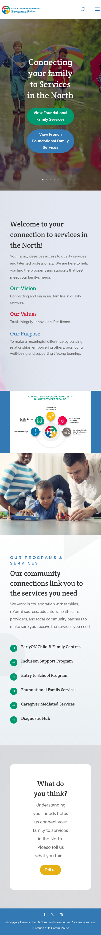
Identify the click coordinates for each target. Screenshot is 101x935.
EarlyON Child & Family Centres (51, 646)
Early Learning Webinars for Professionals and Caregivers (50, 103)
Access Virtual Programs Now (50, 147)
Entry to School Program (44, 675)
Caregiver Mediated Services (48, 704)
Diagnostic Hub (35, 718)
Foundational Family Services (48, 689)
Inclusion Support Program (47, 661)
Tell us (50, 870)
